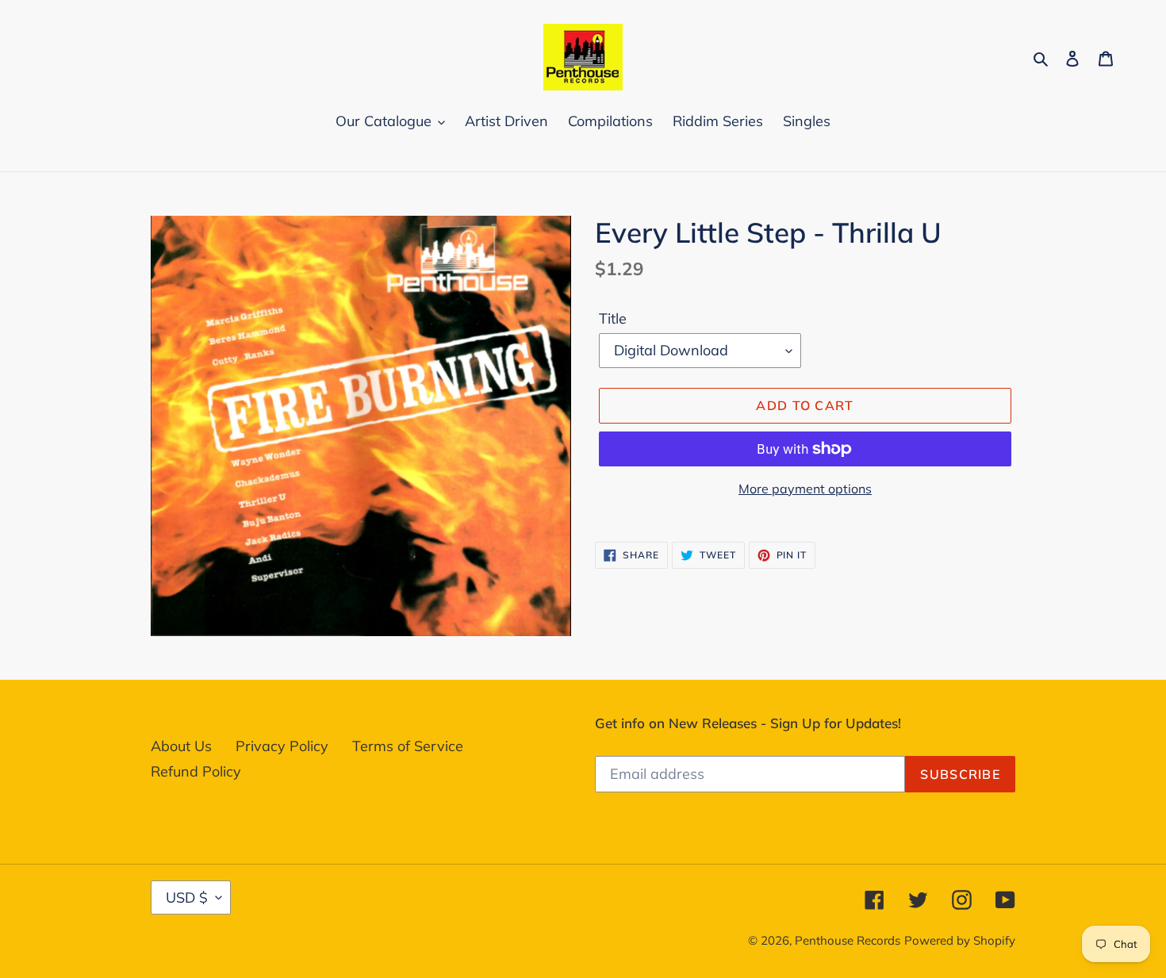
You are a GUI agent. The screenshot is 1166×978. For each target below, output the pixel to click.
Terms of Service (407, 746)
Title (613, 318)
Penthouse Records (847, 940)
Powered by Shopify (959, 940)
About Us (181, 746)
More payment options (805, 489)
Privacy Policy (282, 746)
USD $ (187, 897)
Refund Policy (196, 771)
